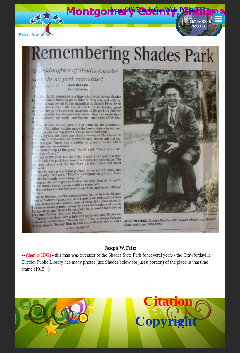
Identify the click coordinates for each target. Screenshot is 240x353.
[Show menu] (218, 18)
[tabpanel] (120, 259)
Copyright (166, 320)
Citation (168, 301)
